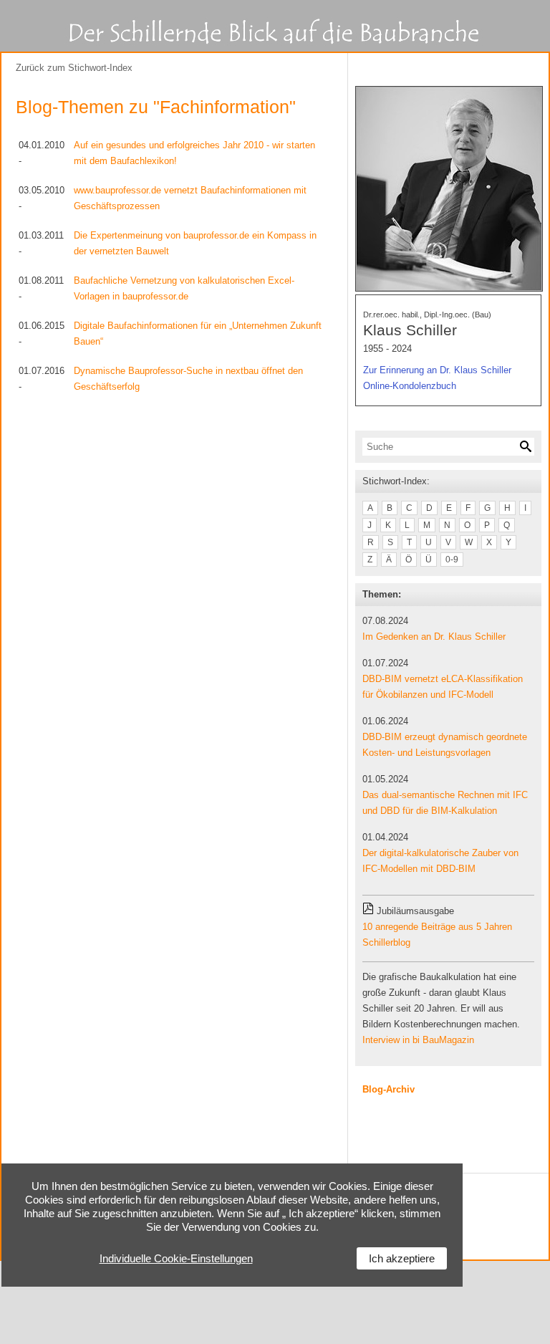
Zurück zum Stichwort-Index (74, 67)
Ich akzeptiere (402, 1258)
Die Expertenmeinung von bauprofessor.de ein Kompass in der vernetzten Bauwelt (195, 243)
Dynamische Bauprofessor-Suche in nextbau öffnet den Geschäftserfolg (188, 378)
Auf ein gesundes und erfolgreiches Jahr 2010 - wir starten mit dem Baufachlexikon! (194, 153)
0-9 (451, 560)
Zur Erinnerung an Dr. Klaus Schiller (437, 370)
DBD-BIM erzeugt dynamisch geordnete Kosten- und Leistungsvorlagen (444, 744)
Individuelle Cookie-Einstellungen (176, 1258)
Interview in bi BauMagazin (418, 1040)
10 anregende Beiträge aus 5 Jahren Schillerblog (437, 934)
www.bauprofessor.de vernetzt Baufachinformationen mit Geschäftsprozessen (190, 198)
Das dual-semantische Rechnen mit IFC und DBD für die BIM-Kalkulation (445, 802)
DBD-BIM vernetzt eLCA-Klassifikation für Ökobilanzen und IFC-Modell (442, 686)
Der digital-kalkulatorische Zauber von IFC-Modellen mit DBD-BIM (440, 861)
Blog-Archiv (388, 1089)
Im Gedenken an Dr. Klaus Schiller (434, 636)
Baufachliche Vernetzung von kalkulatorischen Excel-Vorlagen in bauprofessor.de (184, 288)
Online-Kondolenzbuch (409, 385)
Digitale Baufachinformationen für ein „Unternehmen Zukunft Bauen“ (198, 333)
